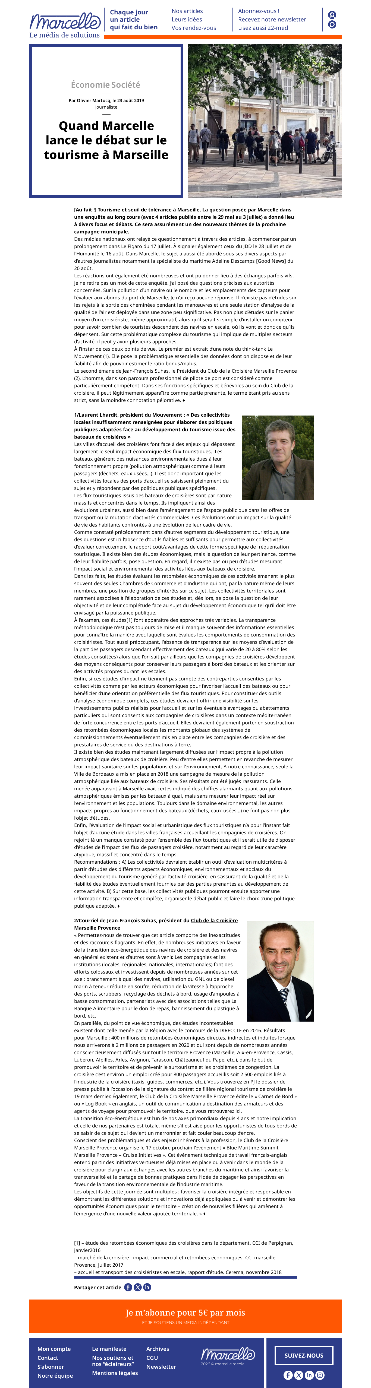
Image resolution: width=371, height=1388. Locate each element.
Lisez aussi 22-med (263, 27)
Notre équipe (55, 1375)
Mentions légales (115, 1373)
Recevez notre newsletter (272, 19)
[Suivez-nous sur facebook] (288, 1375)
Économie (90, 84)
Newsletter (161, 1366)
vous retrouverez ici (218, 1111)
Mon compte (54, 1348)
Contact (47, 1357)
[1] (130, 620)
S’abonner (50, 1366)
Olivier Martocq (93, 100)
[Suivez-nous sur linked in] (309, 1375)
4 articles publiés (175, 217)
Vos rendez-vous (194, 27)
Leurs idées (187, 19)
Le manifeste (109, 1348)
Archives (157, 1348)
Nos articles (187, 11)
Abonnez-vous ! (258, 11)
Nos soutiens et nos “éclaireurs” (113, 1361)
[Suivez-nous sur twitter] (298, 1375)
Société (125, 84)
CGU (152, 1357)
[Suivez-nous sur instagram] (320, 1375)
